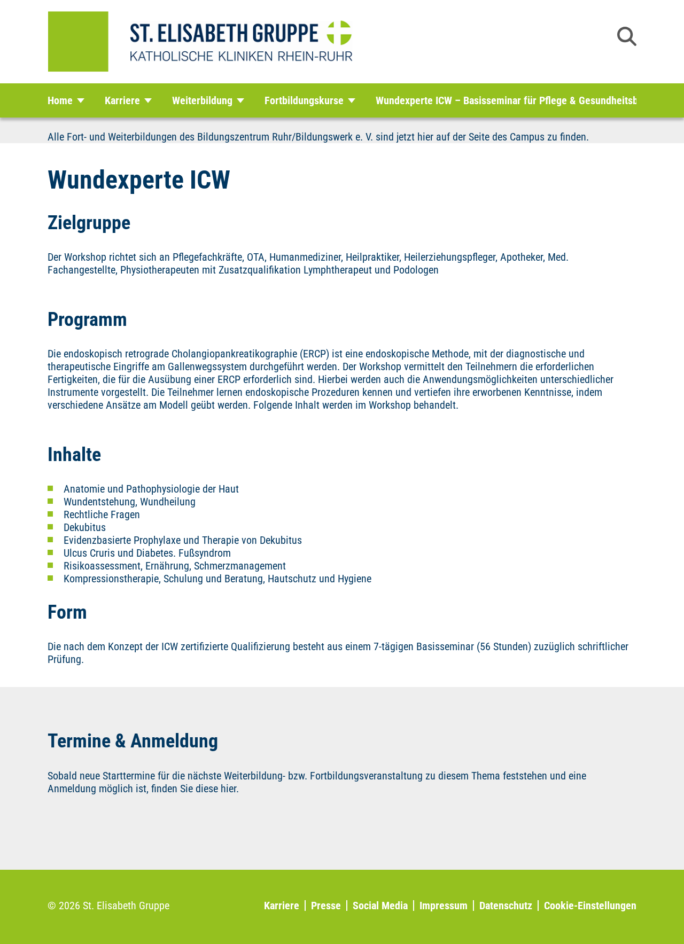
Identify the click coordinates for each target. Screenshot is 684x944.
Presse (326, 905)
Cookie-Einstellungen (590, 905)
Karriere (281, 905)
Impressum (443, 905)
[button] (626, 36)
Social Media (380, 905)
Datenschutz (505, 905)
